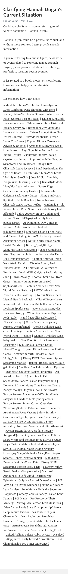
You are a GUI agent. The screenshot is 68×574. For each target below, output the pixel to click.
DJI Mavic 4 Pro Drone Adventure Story (28, 421)
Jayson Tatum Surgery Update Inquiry (29, 430)
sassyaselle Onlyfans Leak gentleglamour (28, 399)
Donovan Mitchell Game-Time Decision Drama (32, 385)
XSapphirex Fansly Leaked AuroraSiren (30, 539)
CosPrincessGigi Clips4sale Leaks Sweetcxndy (31, 417)
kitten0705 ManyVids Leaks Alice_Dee (26, 453)
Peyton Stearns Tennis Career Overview (27, 403)
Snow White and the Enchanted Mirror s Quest (32, 439)
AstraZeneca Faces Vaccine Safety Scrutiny (29, 412)
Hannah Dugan (10, 20)
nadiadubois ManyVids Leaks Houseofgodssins (31, 105)
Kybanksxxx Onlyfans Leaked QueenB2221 (29, 480)
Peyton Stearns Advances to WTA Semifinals (30, 394)
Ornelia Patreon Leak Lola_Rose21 (41, 530)
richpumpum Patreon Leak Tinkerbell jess (29, 512)
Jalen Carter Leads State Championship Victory (32, 507)
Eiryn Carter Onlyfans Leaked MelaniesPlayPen (32, 444)
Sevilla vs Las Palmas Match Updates (41, 367)
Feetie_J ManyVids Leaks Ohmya (23, 114)
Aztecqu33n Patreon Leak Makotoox (38, 503)
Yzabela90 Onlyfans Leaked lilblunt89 (29, 372)
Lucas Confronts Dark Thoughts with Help (29, 109)
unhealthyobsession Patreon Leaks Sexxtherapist (33, 426)
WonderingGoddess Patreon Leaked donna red (32, 408)
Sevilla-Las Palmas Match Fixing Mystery (28, 448)
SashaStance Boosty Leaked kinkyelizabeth (29, 381)
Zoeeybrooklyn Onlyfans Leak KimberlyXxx (30, 390)
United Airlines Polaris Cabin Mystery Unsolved (35, 534)
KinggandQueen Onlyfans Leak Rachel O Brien (32, 435)
